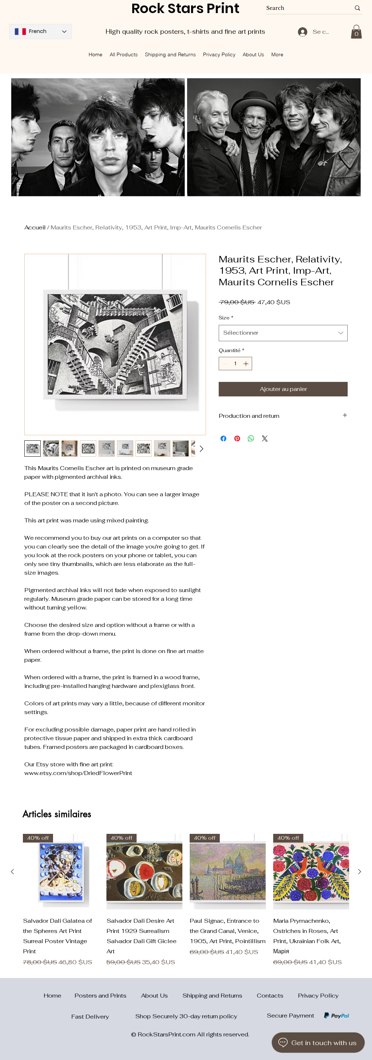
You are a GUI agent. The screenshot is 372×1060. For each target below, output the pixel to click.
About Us (161, 995)
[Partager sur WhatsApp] (251, 438)
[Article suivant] (359, 871)
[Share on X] (264, 438)
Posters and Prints (107, 995)
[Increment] (246, 363)
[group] (186, 900)
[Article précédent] (12, 871)
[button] (356, 31)
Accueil (35, 227)
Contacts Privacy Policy (298, 995)
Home (48, 995)
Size (226, 317)
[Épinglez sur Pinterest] (237, 438)
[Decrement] (224, 363)
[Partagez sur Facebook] (223, 438)
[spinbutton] (235, 363)
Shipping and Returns (219, 995)
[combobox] (283, 333)
